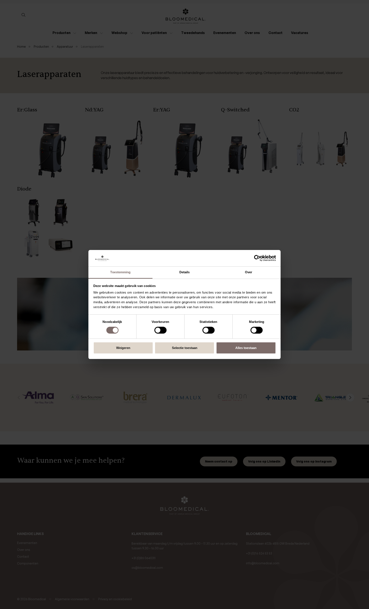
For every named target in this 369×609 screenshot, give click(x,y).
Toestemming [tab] (120, 272)
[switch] (160, 330)
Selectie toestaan (184, 348)
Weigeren (123, 348)
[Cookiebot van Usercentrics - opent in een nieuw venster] (257, 258)
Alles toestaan (245, 348)
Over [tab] (248, 272)
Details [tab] (184, 272)
